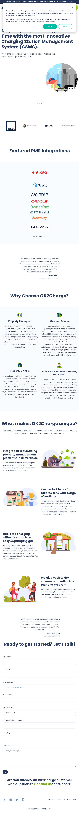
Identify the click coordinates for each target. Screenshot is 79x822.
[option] (39, 65)
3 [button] (41, 103)
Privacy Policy (71, 799)
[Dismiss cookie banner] (72, 7)
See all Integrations (39, 236)
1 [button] (37, 103)
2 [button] (39, 103)
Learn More (70, 2)
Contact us (43, 784)
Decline (65, 26)
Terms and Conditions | (57, 799)
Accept (50, 26)
